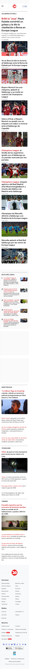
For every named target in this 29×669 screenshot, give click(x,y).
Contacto (17, 626)
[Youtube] (12, 644)
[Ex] (9, 644)
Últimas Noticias (6, 583)
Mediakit (5, 632)
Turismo (5, 501)
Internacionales (5, 596)
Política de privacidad (20, 629)
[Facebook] (3, 644)
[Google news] (25, 644)
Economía (17, 588)
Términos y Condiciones (17, 659)
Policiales (4, 599)
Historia (3, 593)
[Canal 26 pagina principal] (14, 8)
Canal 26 (4, 611)
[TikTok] (17, 644)
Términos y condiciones (7, 629)
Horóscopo (18, 593)
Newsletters (6, 639)
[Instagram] (6, 644)
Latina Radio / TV (19, 611)
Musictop (4, 618)
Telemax (17, 615)
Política (17, 599)
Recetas (4, 601)
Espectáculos (7, 387)
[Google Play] (19, 648)
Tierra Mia (4, 615)
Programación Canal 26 (21, 632)
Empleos (17, 635)
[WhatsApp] (20, 644)
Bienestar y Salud (19, 583)
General (17, 591)
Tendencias (4, 604)
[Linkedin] (14, 644)
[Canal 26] (14, 573)
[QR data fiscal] (14, 655)
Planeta (17, 596)
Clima (16, 586)
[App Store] (10, 648)
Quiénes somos (5, 626)
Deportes (4, 588)
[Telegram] (22, 644)
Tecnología (6, 448)
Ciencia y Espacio (6, 586)
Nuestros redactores (7, 635)
